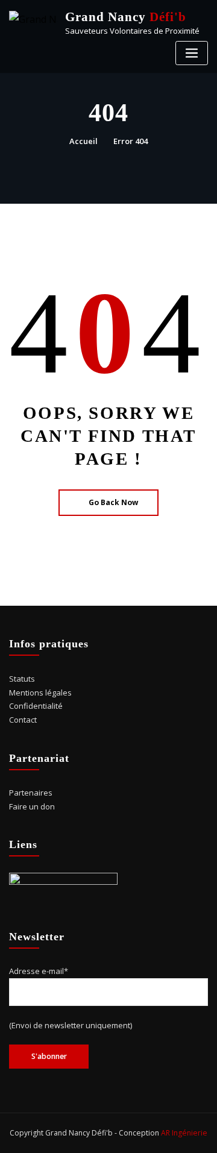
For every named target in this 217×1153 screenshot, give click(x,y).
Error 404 (130, 141)
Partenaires (30, 792)
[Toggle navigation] (191, 53)
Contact (23, 719)
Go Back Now (113, 502)
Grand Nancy (125, 17)
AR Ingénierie (184, 1133)
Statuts (22, 678)
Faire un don (32, 806)
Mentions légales (40, 692)
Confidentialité (36, 705)
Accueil (83, 141)
